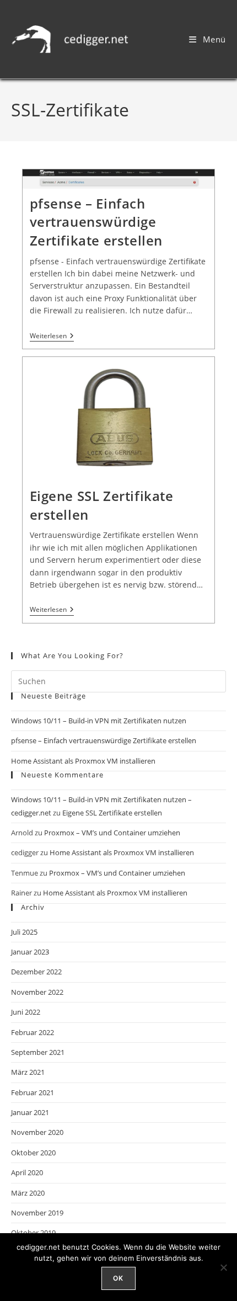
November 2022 (37, 992)
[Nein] (223, 1267)
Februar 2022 (32, 1032)
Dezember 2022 (36, 972)
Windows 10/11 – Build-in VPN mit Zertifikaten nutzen (98, 721)
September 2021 (37, 1052)
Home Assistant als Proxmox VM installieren (83, 761)
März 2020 (28, 1193)
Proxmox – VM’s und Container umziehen (112, 833)
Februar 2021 (32, 1092)
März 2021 (28, 1072)
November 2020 (37, 1132)
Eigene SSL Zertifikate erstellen (112, 813)
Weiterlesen (52, 336)
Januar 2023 (30, 952)
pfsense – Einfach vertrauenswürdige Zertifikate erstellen (96, 221)
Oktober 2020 (33, 1153)
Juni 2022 (25, 1012)
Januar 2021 (30, 1112)
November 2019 (37, 1213)
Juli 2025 (24, 932)
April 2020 (27, 1172)
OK (118, 1278)
